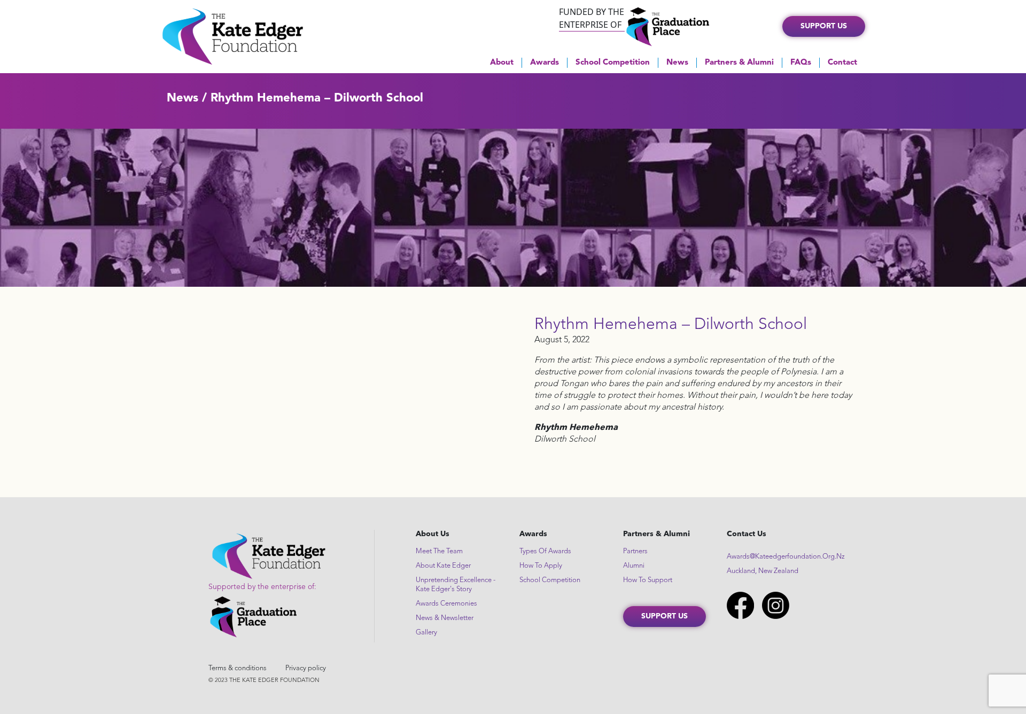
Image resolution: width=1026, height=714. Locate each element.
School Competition (613, 63)
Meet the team (439, 551)
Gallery (426, 632)
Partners (635, 551)
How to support (647, 580)
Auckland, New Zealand (762, 571)
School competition (549, 580)
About (502, 63)
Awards (544, 63)
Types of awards (545, 551)
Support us (823, 26)
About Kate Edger (443, 565)
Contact (842, 63)
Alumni (633, 565)
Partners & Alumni (739, 63)
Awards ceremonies (446, 603)
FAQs (800, 63)
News (677, 63)
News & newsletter (444, 618)
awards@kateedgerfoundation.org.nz (786, 556)
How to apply (540, 565)
